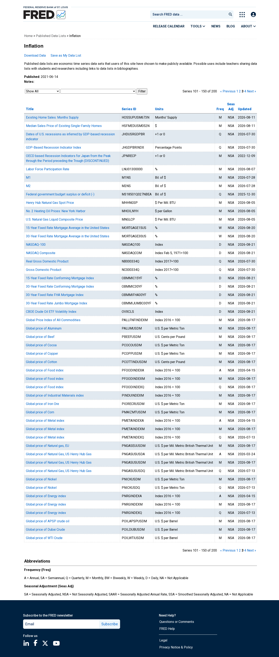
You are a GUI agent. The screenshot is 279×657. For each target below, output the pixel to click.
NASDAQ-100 (36, 245)
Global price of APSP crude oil (47, 521)
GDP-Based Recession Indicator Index (53, 147)
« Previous (227, 91)
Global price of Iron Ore (42, 404)
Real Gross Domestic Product (47, 261)
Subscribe (109, 624)
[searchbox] (189, 14)
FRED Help (167, 629)
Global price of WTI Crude (44, 538)
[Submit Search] (230, 14)
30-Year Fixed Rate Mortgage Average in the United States (67, 236)
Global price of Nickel (41, 479)
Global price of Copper (42, 353)
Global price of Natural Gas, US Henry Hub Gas (59, 454)
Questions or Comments (176, 622)
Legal (163, 640)
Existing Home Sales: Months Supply (52, 117)
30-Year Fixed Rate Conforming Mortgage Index (60, 286)
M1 (28, 177)
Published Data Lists (51, 36)
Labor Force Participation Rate (47, 169)
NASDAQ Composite (40, 253)
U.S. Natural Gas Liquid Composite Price (54, 219)
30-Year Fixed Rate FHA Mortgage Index (55, 295)
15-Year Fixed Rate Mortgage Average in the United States (67, 228)
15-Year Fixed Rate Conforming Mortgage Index (60, 278)
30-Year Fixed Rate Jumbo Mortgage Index (56, 303)
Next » (251, 91)
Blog (231, 26)
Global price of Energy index (46, 496)
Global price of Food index (45, 370)
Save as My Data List (66, 55)
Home (28, 36)
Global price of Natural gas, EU (47, 446)
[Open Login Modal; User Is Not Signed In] (253, 14)
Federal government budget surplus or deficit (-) (60, 194)
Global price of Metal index (45, 421)
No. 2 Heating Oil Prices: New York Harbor (55, 211)
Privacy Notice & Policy (176, 647)
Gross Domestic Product (43, 270)
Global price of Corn (40, 412)
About (247, 26)
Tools (196, 26)
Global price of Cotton (41, 362)
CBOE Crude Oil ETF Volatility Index (51, 312)
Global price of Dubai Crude (45, 529)
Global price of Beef (40, 337)
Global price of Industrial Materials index (55, 395)
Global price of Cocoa (41, 345)
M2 (28, 186)
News (215, 26)
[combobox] (188, 14)
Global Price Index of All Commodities (53, 320)
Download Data (35, 55)
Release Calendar (168, 26)
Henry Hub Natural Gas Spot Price (50, 203)
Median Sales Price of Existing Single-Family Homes (64, 126)
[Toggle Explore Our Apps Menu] (242, 14)
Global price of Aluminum (43, 328)
